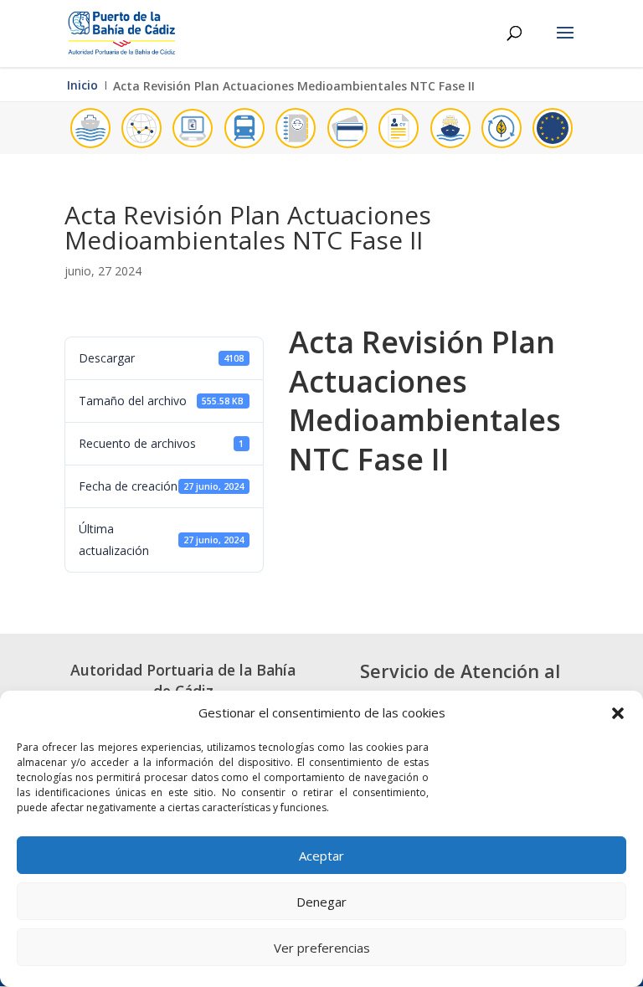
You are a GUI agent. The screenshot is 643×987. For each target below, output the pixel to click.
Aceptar (321, 855)
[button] (618, 713)
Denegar (321, 901)
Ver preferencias (322, 947)
